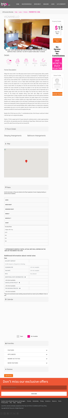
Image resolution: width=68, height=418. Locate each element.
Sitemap (19, 402)
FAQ (11, 402)
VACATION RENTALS (27, 4)
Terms (59, 401)
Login (52, 4)
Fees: (5, 258)
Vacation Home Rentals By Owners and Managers (13, 401)
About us (54, 401)
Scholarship (35, 401)
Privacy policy (4, 402)
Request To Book (57, 40)
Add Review (8, 375)
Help (14, 402)
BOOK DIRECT (37, 4)
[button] (26, 34)
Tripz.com (12, 408)
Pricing (41, 401)
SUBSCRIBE (34, 393)
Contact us (47, 401)
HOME (17, 4)
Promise (29, 401)
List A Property (61, 4)
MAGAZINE (46, 4)
